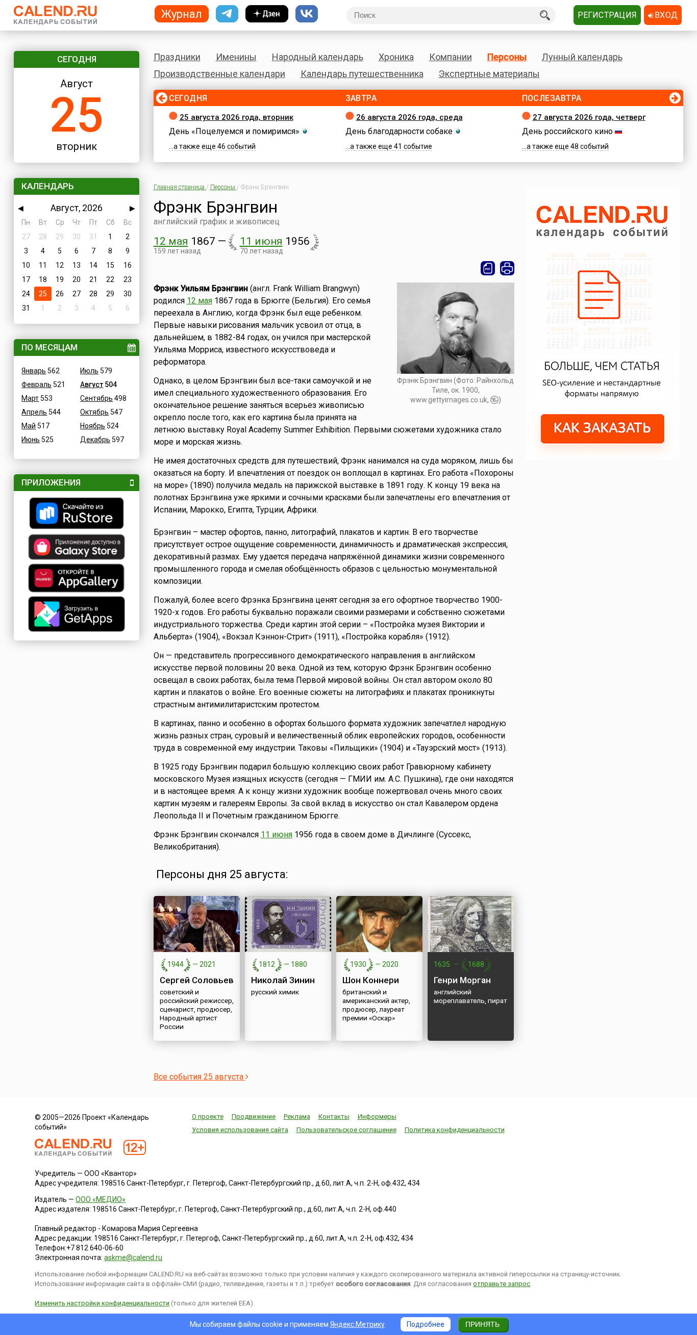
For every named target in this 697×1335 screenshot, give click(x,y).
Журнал (181, 13)
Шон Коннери (370, 980)
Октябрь (94, 412)
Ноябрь (92, 426)
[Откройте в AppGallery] (76, 579)
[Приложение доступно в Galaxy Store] (76, 548)
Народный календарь (317, 57)
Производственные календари (219, 73)
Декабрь (95, 439)
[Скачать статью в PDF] (488, 268)
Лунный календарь (582, 57)
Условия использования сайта (240, 1130)
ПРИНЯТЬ (482, 1324)
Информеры (377, 1116)
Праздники (177, 57)
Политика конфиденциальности (455, 1130)
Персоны (507, 57)
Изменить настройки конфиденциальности (102, 1303)
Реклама (297, 1116)
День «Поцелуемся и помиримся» (234, 131)
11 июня (261, 241)
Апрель (34, 412)
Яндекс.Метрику (357, 1324)
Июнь (30, 439)
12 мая (171, 241)
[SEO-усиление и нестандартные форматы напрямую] (602, 457)
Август (91, 384)
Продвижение (254, 1116)
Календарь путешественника (362, 73)
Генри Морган (462, 980)
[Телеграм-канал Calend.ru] (227, 14)
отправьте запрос (501, 1284)
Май (28, 426)
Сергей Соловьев (197, 980)
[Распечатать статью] (507, 268)
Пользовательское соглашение (346, 1130)
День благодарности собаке (399, 131)
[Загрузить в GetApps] (76, 615)
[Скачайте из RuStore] (76, 514)
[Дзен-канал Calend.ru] (266, 14)
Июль (89, 371)
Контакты (334, 1116)
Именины (236, 57)
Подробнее (425, 1324)
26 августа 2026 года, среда (409, 117)
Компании (450, 57)
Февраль (36, 384)
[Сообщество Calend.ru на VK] (306, 14)
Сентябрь (96, 398)
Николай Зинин (283, 980)
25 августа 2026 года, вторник (236, 117)
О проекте (207, 1116)
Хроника (396, 57)
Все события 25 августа (199, 1077)
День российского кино (567, 131)
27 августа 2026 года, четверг (589, 117)
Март (30, 398)
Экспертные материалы (489, 73)
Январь (33, 371)
